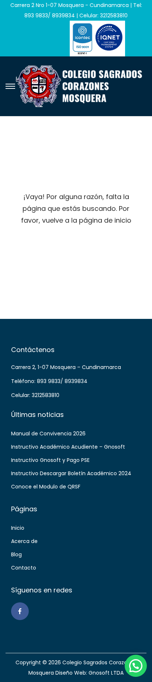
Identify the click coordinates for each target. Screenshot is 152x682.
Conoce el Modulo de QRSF (45, 486)
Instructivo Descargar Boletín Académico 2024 (71, 473)
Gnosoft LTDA (106, 672)
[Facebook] (20, 611)
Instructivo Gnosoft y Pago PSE (50, 460)
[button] (136, 666)
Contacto (23, 567)
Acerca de (24, 541)
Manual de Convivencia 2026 (48, 433)
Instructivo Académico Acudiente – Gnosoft (68, 446)
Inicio (17, 528)
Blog (16, 554)
